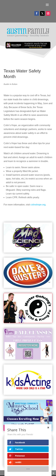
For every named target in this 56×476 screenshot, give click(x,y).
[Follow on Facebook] (36, 13)
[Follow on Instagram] (48, 13)
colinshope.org (38, 204)
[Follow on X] (42, 13)
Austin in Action (10, 84)
